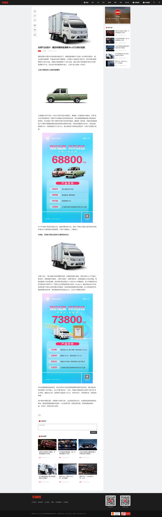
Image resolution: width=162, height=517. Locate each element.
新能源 (109, 2)
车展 (121, 2)
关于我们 (34, 502)
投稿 (52, 502)
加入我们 (47, 502)
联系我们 (40, 502)
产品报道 (65, 502)
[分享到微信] (35, 11)
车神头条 (127, 2)
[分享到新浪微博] (35, 16)
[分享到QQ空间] (35, 20)
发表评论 (93, 432)
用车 (104, 2)
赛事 (115, 2)
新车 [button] (39, 415)
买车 (98, 2)
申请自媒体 (59, 502)
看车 (93, 2)
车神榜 (44, 51)
